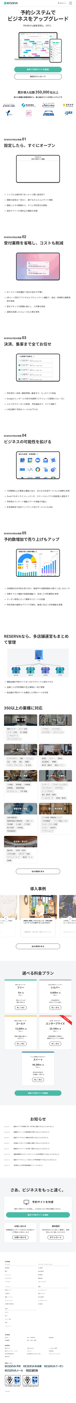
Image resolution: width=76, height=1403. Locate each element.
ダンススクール (12, 791)
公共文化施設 (11, 854)
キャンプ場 (8, 1319)
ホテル (6, 1312)
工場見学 (7, 1293)
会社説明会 (45, 762)
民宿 (20, 762)
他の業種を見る (38, 871)
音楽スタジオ (41, 1293)
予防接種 (10, 824)
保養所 (27, 762)
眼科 (6, 1271)
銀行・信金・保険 (31, 1340)
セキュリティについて (54, 1353)
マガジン (29, 1351)
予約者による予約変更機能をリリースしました (28, 1165)
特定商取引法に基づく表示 (34, 1353)
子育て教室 (23, 791)
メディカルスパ (47, 788)
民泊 (8, 762)
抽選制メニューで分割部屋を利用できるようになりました (31, 1132)
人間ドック (29, 821)
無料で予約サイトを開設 (38, 69)
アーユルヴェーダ (47, 798)
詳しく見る (20, 1008)
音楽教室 (10, 788)
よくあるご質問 (53, 1348)
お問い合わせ (20, 1237)
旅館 (21, 758)
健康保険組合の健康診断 (14, 821)
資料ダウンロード (38, 77)
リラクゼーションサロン (59, 785)
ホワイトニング (58, 732)
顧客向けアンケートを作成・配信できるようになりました (31, 1149)
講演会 (44, 758)
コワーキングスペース (14, 739)
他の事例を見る (38, 946)
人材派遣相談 (46, 821)
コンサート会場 (12, 732)
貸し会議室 (23, 732)
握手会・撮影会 (47, 765)
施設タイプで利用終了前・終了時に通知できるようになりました (34, 1126)
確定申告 (10, 850)
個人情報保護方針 (9, 1353)
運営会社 (7, 1356)
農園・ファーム (9, 1297)
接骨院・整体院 (61, 798)
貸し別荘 (28, 765)
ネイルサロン (56, 729)
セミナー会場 (23, 729)
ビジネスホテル (12, 758)
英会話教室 (41, 1271)
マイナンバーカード (13, 857)
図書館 (9, 860)
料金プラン (8, 1348)
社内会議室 (41, 1297)
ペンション (29, 758)
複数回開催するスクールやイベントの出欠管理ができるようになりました (36, 1154)
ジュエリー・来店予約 (49, 828)
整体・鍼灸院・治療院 (49, 795)
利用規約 (51, 1351)
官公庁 (6, 1337)
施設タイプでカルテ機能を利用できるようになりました (31, 1138)
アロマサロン (59, 788)
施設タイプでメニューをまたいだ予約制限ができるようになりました (35, 1160)
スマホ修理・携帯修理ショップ (51, 817)
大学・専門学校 (31, 1337)
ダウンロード (56, 1237)
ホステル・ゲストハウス (14, 765)
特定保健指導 (11, 831)
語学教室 (18, 785)
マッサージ (45, 785)
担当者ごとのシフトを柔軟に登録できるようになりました (32, 1143)
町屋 (14, 762)
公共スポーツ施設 (24, 854)
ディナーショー (9, 1300)
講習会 (60, 758)
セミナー (52, 758)
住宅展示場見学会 (9, 1303)
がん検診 (18, 824)
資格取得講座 (20, 788)
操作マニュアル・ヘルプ (11, 1351)
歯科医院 (7, 1267)
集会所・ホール (27, 857)
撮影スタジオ (11, 729)
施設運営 (51, 1337)
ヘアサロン (45, 729)
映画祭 (54, 762)
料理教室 (27, 785)
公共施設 (40, 1303)
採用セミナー (8, 1290)
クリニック (8, 1274)
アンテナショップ (47, 831)
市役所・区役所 (21, 850)
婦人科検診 (10, 828)
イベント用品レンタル (60, 821)
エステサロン (46, 732)
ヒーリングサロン (47, 791)
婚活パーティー (59, 765)
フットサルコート (42, 1290)
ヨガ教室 (10, 785)
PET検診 (27, 824)
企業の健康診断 (12, 817)
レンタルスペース (12, 736)
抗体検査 (20, 828)
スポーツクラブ (42, 1281)
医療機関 (7, 1340)
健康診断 (40, 1278)
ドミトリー (8, 1326)
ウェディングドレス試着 (49, 824)
